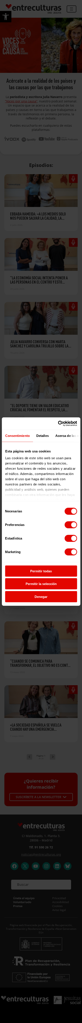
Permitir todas (41, 571)
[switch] (71, 524)
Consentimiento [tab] (17, 435)
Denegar (41, 596)
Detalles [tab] (42, 435)
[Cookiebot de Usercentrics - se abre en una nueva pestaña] (58, 423)
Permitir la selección (41, 584)
